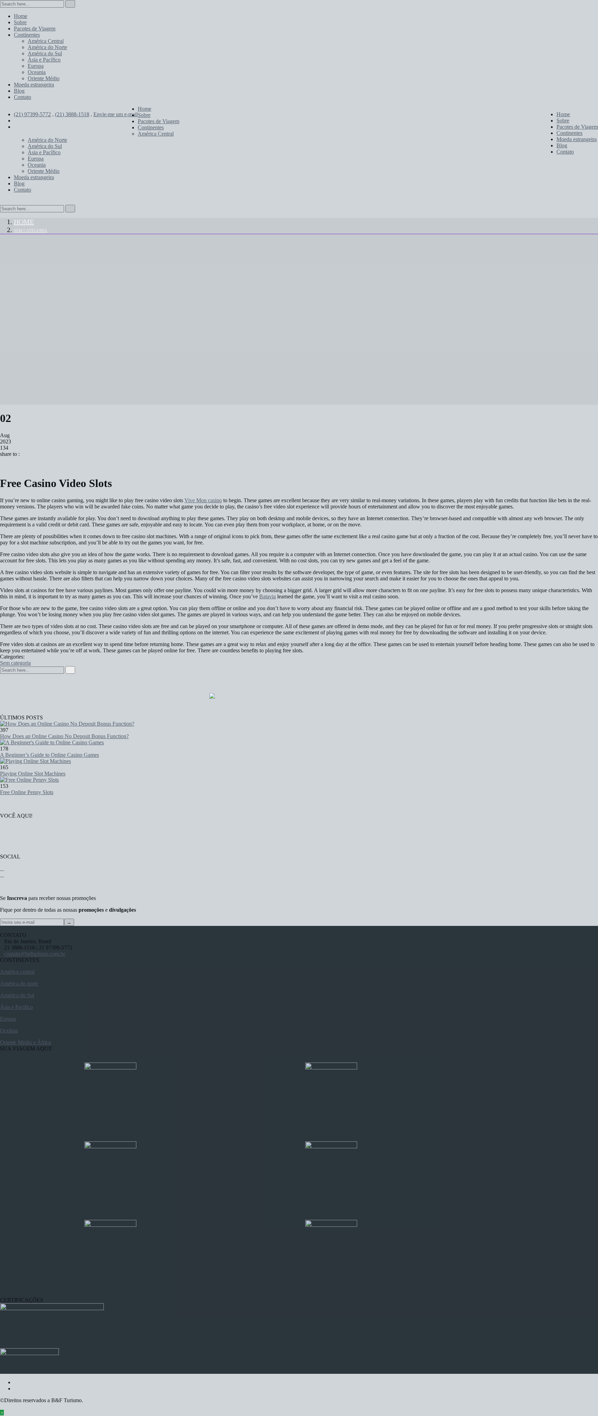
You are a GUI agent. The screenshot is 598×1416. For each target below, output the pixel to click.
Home (24, 222)
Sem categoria (30, 230)
